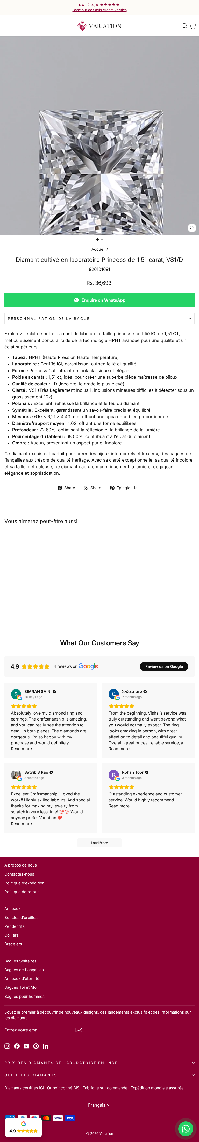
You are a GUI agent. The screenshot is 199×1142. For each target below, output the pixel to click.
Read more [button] (21, 748)
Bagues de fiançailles (24, 969)
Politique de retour (21, 891)
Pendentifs (14, 926)
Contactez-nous (19, 874)
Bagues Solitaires (20, 961)
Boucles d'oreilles (21, 917)
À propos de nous (20, 865)
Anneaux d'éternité (21, 978)
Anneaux (12, 908)
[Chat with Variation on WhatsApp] (185, 1128)
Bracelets (13, 943)
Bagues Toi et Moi (21, 987)
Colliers (11, 935)
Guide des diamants (30, 1075)
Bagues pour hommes (24, 996)
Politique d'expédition (24, 882)
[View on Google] (16, 694)
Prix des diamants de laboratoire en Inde (61, 1063)
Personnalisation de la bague (49, 318)
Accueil (98, 249)
